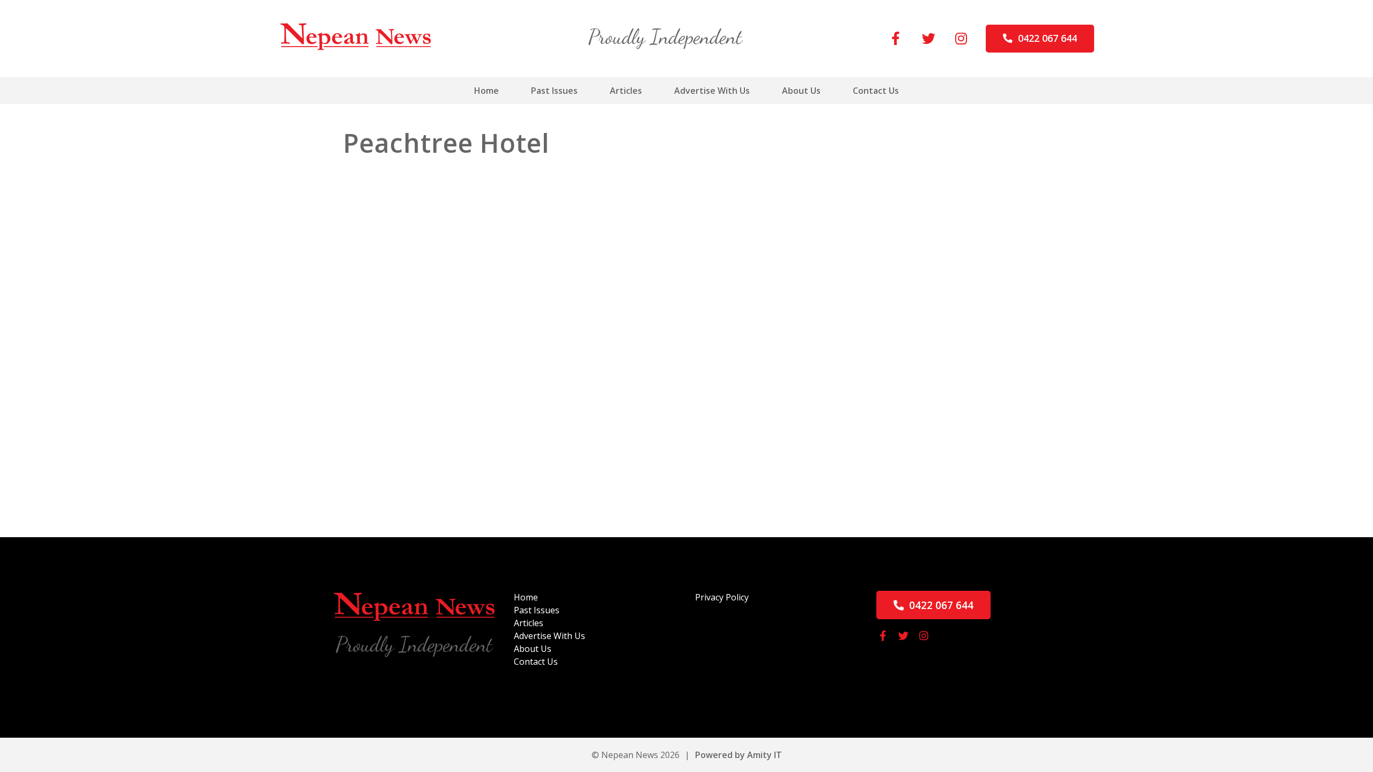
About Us (801, 90)
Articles (626, 90)
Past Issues (554, 90)
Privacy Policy (722, 597)
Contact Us (876, 90)
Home (486, 90)
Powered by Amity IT (738, 755)
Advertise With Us (712, 90)
